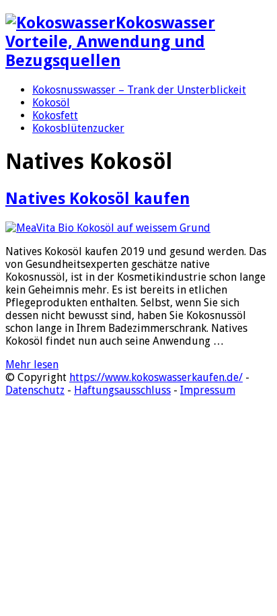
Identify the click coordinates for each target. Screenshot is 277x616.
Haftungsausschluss (122, 390)
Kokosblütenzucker (78, 128)
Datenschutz (35, 390)
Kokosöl (51, 102)
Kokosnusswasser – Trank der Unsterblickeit (139, 89)
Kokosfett (55, 115)
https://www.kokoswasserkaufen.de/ (156, 377)
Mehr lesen (31, 364)
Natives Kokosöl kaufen (97, 198)
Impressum (207, 390)
